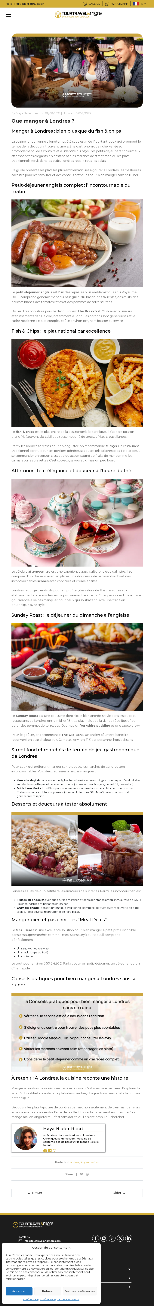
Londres (73, 1162)
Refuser (48, 1291)
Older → (119, 1193)
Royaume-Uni (89, 1162)
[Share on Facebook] (76, 1174)
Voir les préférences (80, 1291)
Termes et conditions (68, 1299)
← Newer (35, 1193)
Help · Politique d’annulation (25, 3)
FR (141, 3)
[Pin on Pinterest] (87, 1174)
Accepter (19, 1291)
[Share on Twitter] (81, 1174)
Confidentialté (30, 1299)
